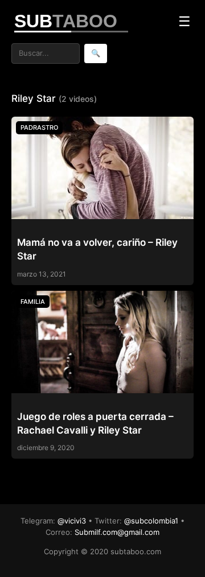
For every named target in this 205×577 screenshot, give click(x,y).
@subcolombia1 (151, 520)
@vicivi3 (72, 520)
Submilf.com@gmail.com (117, 532)
